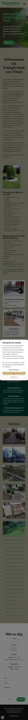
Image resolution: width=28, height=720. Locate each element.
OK (14, 373)
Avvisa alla (14, 377)
